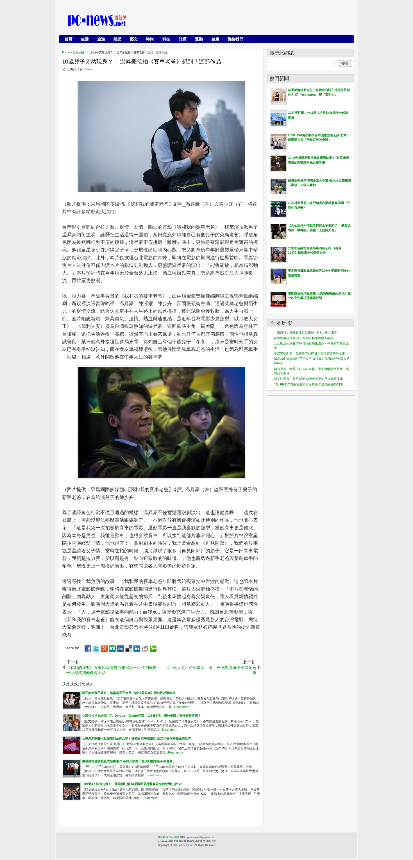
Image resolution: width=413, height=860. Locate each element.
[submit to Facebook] (88, 648)
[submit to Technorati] (153, 648)
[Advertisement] (249, 21)
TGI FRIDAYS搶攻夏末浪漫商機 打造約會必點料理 (308, 384)
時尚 (150, 39)
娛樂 (117, 39)
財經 (183, 39)
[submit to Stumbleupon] (112, 648)
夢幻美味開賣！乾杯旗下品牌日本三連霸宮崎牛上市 (309, 353)
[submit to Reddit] (145, 648)
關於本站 (163, 837)
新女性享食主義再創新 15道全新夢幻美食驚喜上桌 (308, 378)
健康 (215, 39)
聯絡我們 (235, 39)
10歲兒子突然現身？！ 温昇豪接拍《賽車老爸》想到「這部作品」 (144, 61)
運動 (199, 39)
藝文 (134, 39)
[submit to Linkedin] (136, 648)
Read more (181, 707)
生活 (85, 39)
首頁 (68, 39)
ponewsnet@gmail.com (200, 837)
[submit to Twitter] (96, 648)
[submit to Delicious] (128, 648)
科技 (166, 39)
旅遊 (101, 39)
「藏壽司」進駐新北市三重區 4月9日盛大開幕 (305, 332)
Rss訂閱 (174, 837)
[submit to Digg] (120, 648)
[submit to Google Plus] (104, 648)
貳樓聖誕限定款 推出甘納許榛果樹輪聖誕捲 (303, 338)
